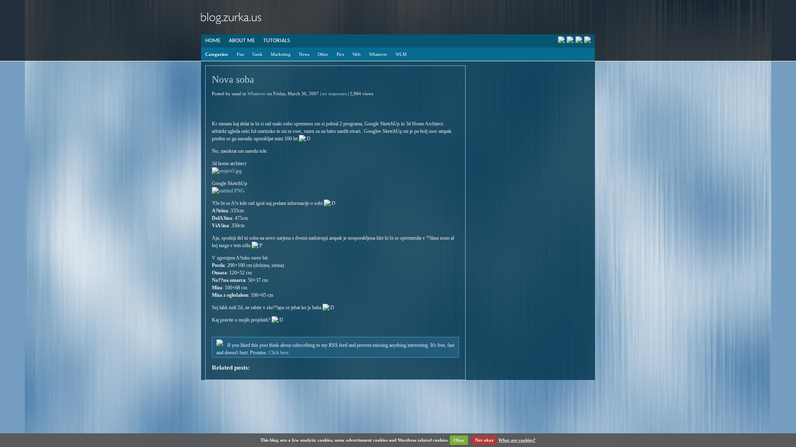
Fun (240, 54)
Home (213, 41)
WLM (401, 54)
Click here (279, 353)
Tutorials (276, 41)
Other (323, 54)
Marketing (281, 54)
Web (356, 54)
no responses (334, 93)
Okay (459, 439)
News (304, 54)
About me (242, 41)
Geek (257, 54)
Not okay (484, 439)
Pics (340, 54)
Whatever (378, 54)
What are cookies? (517, 439)
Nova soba (233, 79)
